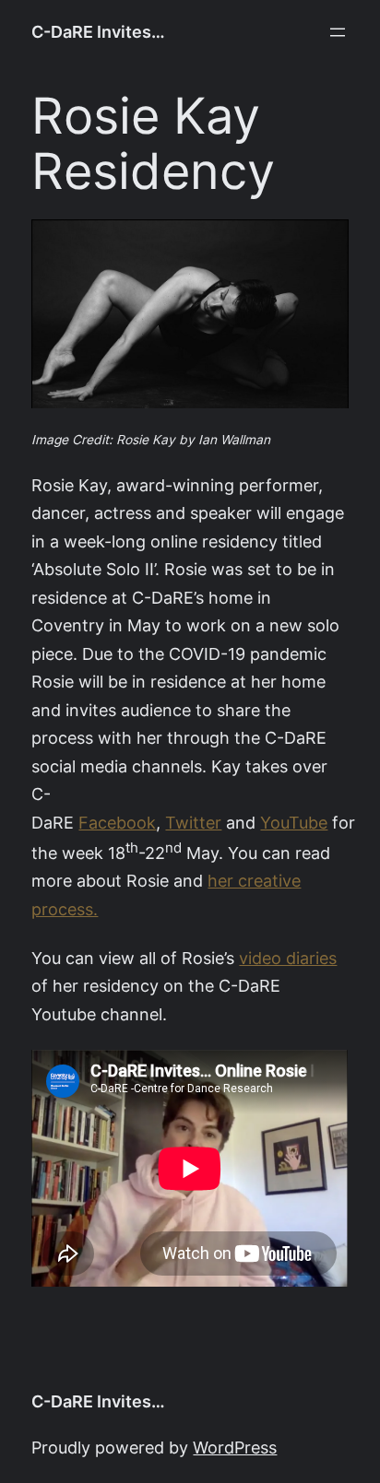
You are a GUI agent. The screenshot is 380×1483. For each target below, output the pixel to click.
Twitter (193, 822)
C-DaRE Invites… (98, 31)
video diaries (288, 958)
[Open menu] (338, 32)
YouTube (293, 822)
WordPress (235, 1447)
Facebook (117, 822)
